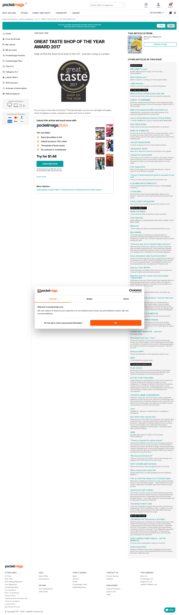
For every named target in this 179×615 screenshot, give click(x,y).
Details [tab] (90, 299)
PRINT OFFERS (61, 190)
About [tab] (126, 299)
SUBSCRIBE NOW (49, 164)
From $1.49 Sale (13, 39)
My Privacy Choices (12, 607)
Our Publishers (10, 590)
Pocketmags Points (80, 584)
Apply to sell (111, 592)
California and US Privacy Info (16, 598)
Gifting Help (43, 592)
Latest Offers (12, 77)
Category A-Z (12, 72)
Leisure (76, 13)
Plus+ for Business (12, 593)
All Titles (8, 576)
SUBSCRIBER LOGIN (45, 190)
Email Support (44, 579)
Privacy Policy (10, 596)
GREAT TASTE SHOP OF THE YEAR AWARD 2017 (59, 19)
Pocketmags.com (146, 579)
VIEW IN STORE (160, 44)
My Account (11, 50)
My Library (10, 44)
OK (115, 323)
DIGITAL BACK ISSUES (93, 190)
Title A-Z (10, 66)
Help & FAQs (43, 576)
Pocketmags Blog (11, 587)
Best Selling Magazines (13, 582)
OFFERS (24, 13)
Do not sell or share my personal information (63, 323)
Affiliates (109, 579)
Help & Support (12, 94)
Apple (75, 576)
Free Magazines (11, 584)
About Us (143, 576)
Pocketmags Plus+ (14, 61)
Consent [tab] (53, 299)
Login (108, 594)
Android (76, 579)
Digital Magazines (79, 587)
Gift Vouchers (12, 83)
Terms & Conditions (12, 601)
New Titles (9, 579)
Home (8, 33)
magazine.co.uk (146, 582)
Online (75, 582)
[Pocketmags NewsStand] (14, 4)
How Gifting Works (46, 589)
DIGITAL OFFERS (75, 190)
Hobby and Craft (42, 13)
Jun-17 (37, 19)
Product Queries (112, 576)
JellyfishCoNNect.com (148, 584)
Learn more (41, 177)
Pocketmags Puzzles (15, 55)
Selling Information (113, 589)
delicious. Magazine (26, 19)
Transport (61, 13)
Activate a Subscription (16, 88)
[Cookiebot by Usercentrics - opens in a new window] (131, 291)
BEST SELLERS (9, 13)
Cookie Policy (10, 604)
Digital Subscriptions (9, 19)
